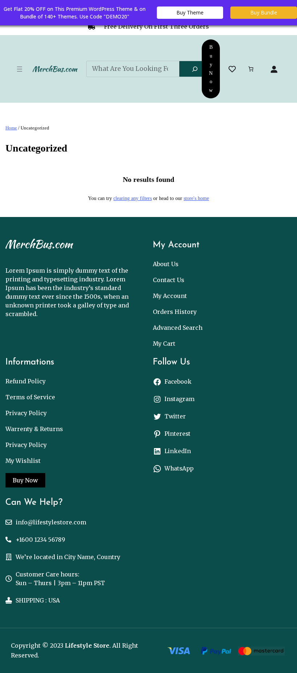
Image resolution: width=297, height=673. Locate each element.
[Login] (274, 69)
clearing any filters (132, 198)
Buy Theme (190, 12)
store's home (196, 198)
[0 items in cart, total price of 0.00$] (250, 69)
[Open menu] (19, 69)
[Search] (194, 69)
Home (11, 128)
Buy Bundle (263, 12)
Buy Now (211, 68)
